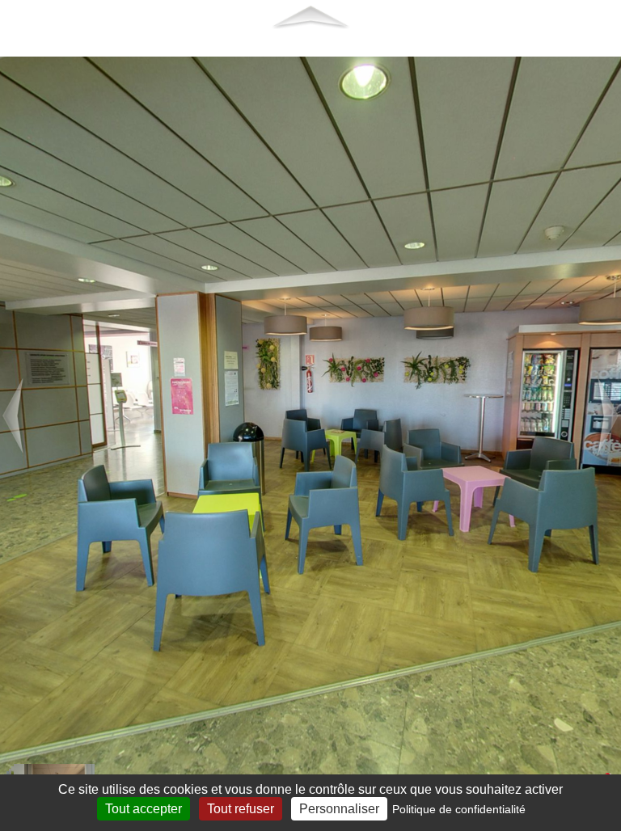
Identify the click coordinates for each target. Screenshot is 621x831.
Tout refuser (240, 809)
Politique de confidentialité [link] (459, 809)
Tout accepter (143, 809)
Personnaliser (339, 809)
